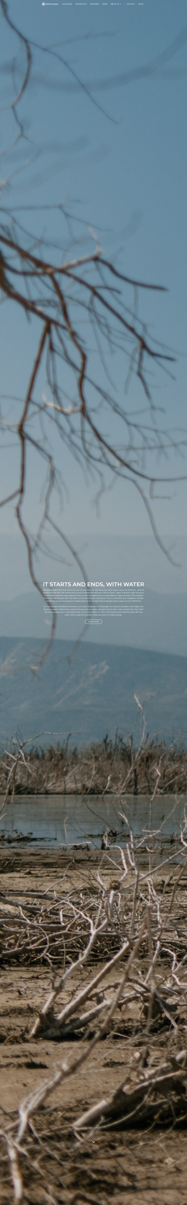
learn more (93, 621)
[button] (116, 4)
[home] (50, 4)
